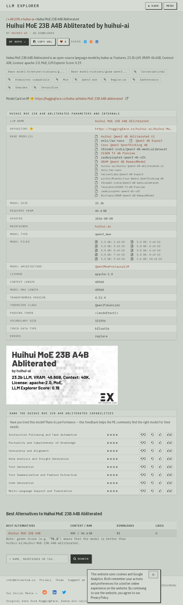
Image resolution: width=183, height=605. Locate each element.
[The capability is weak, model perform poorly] (143, 434)
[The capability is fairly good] (160, 434)
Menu (170, 5)
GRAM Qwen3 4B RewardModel (123, 161)
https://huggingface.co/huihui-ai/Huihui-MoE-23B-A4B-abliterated (79, 99)
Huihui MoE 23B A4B (24, 533)
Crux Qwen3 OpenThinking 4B (124, 145)
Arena (65, 601)
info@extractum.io (20, 580)
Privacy (46, 580)
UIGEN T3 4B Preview (118, 153)
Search (83, 558)
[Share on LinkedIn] (97, 41)
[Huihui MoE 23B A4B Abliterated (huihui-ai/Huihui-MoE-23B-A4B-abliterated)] (62, 375)
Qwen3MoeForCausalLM (112, 266)
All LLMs (15, 19)
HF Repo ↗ (17, 41)
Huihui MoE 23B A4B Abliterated (122, 121)
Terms (60, 580)
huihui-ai (28, 19)
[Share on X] (85, 41)
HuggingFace (48, 601)
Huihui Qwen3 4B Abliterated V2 (128, 136)
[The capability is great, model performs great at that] (170, 434)
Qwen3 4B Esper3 (149, 140)
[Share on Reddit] (91, 41)
